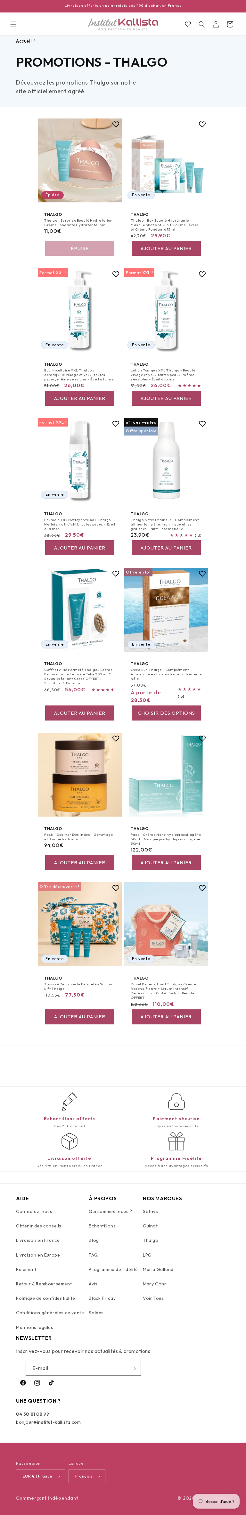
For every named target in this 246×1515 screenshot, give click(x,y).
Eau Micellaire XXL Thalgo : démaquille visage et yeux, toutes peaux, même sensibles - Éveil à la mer (79, 374)
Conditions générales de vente (50, 1312)
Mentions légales (34, 1327)
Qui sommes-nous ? (110, 1211)
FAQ (93, 1255)
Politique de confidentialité (45, 1298)
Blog (94, 1240)
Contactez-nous (34, 1211)
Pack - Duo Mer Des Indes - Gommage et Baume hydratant (78, 836)
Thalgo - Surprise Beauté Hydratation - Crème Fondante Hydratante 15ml (79, 222)
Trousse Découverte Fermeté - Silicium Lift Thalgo (79, 986)
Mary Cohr (154, 1284)
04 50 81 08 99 (32, 1414)
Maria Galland (158, 1269)
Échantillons (102, 1226)
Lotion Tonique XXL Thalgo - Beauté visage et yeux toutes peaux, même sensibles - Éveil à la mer (163, 374)
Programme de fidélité (113, 1269)
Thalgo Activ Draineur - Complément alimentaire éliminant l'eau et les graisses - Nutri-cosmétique (165, 524)
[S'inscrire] (134, 1368)
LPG (147, 1255)
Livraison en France (38, 1240)
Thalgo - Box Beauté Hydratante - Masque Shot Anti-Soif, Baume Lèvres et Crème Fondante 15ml (165, 225)
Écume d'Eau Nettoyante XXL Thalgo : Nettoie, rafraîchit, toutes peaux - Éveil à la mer (79, 524)
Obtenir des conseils (39, 1226)
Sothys (150, 1211)
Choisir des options (166, 713)
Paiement (26, 1269)
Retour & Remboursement (44, 1284)
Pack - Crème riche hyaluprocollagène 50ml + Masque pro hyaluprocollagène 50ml (166, 839)
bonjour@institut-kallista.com (48, 1422)
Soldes (96, 1312)
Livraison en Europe (38, 1255)
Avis (93, 1284)
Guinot (150, 1226)
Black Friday (102, 1298)
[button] (13, 24)
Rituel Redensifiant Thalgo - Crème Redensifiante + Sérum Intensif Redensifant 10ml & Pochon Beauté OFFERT (163, 991)
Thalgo (151, 1240)
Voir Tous (153, 1298)
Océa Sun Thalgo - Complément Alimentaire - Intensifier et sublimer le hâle (166, 674)
